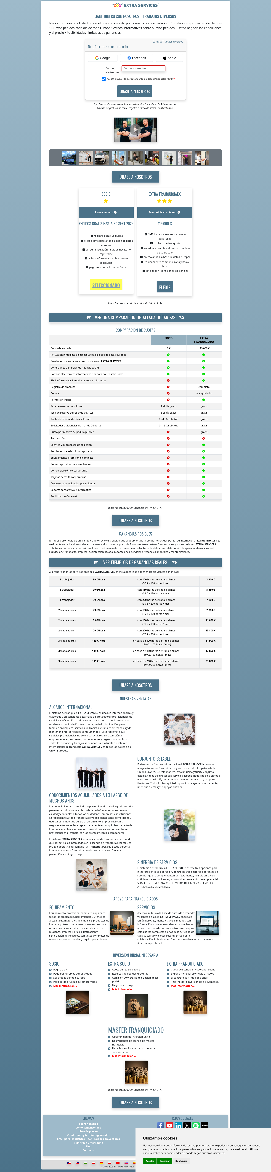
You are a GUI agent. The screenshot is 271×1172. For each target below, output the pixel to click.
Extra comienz (104, 212)
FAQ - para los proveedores (103, 1139)
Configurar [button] (181, 1161)
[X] (187, 1125)
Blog (88, 1146)
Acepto (140, 78)
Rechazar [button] (165, 1161)
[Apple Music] (204, 1125)
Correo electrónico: (113, 69)
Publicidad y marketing (88, 1142)
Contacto (88, 1150)
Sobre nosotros (88, 1124)
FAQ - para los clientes (71, 1139)
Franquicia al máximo (162, 212)
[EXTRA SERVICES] (135, 5)
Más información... (65, 986)
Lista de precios (88, 1131)
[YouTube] (169, 1125)
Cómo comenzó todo (88, 1127)
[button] (165, 287)
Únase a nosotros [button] (135, 177)
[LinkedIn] (178, 1125)
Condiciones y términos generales (88, 1135)
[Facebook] (161, 1125)
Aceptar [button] (150, 1161)
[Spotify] (196, 1125)
